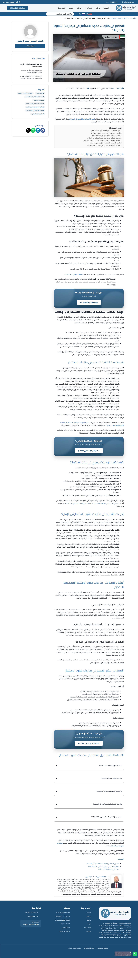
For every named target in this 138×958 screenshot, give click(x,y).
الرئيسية (106, 8)
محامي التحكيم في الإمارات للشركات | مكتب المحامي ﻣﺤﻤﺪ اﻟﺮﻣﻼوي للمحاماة (92, 503)
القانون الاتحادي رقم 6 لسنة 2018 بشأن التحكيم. (103, 863)
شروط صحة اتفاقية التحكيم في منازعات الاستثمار (105, 133)
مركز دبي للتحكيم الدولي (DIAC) (108, 869)
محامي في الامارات (39, 100)
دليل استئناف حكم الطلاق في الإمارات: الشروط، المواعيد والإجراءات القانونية (31, 77)
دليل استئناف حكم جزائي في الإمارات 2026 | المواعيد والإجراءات (31, 71)
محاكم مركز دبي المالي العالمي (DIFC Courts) (103, 866)
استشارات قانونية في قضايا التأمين (35, 107)
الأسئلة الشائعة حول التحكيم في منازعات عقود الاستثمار (103, 145)
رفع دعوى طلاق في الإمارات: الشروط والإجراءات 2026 (31, 65)
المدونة (71, 8)
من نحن (97, 8)
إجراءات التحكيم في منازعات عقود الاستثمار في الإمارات (103, 138)
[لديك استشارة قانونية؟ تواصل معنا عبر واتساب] (135, 954)
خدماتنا (89, 8)
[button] (42, 130)
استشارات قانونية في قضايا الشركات (34, 97)
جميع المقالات (40, 93)
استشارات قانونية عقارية (37, 114)
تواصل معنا (61, 8)
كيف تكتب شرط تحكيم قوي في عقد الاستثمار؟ (106, 135)
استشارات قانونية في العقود (119, 18)
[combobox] (60, 14)
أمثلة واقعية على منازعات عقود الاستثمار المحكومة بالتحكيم (102, 140)
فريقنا (79, 8)
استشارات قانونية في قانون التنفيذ (35, 110)
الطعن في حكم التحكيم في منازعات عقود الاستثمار (105, 143)
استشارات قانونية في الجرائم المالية (35, 103)
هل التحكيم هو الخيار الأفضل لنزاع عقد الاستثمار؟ (105, 130)
